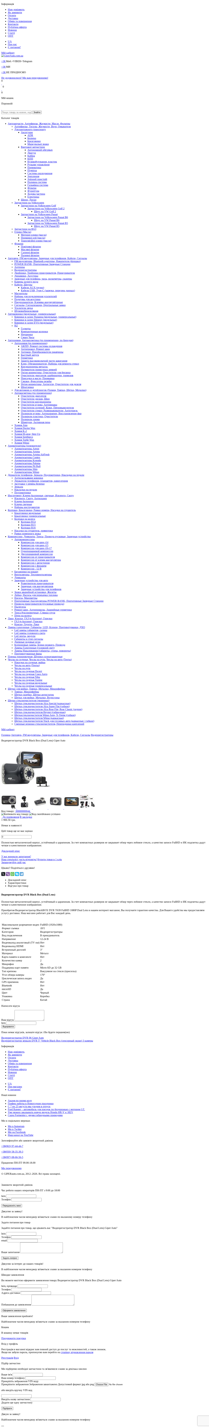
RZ (16, 325)
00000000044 (23, 811)
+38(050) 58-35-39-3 (12, 1151)
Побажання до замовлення (16, 1304)
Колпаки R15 (28, 524)
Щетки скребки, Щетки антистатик (34, 694)
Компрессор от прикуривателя (38, 557)
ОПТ (10, 35)
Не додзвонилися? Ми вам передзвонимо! (24, 77)
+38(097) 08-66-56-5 (12, 1157)
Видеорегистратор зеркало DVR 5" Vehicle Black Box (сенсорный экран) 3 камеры (47, 1040)
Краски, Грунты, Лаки (26, 624)
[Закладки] (1, 83)
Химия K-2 (20, 431)
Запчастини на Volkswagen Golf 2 (45, 208)
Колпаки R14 (28, 521)
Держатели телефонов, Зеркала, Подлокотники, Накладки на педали (46, 475)
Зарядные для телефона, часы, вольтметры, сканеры (43, 278)
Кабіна (31, 155)
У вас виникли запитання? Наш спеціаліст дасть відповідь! (19, 858)
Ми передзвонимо (11, 1168)
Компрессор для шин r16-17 (36, 548)
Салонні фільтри (30, 252)
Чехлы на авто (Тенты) (27, 665)
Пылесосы (20, 606)
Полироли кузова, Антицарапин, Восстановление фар (51, 413)
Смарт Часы (27, 337)
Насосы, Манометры (25, 598)
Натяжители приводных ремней (39, 369)
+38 (3, 61)
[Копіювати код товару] (15, 814)
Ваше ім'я (6, 1374)
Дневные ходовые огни (27, 642)
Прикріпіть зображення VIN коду (20, 1381)
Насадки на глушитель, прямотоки (33, 530)
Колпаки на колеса (24, 519)
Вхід (16, 1357)
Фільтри (31, 188)
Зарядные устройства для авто (31, 580)
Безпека (31, 138)
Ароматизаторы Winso (26, 472)
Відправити (8, 1026)
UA (10, 41)
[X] (3, 874)
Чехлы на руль (22, 668)
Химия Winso (21, 442)
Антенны (19, 267)
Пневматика (34, 167)
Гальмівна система (37, 185)
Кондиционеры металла (34, 366)
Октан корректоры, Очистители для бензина (46, 372)
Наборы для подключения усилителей (35, 296)
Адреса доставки (10, 1292)
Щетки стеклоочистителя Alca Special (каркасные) (42, 703)
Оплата (12, 15)
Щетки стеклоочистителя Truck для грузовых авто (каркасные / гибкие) (54, 721)
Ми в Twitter (15, 1129)
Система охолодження (39, 173)
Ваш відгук (7, 1019)
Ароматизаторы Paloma (27, 463)
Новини (12, 30)
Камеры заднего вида (26, 281)
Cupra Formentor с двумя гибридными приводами (35, 1115)
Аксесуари (27, 132)
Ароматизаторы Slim (25, 469)
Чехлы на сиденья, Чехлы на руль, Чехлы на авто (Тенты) (40, 659)
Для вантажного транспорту (30, 129)
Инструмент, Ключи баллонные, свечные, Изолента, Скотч (41, 495)
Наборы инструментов (27, 507)
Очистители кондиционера (36, 401)
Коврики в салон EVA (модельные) (33, 322)
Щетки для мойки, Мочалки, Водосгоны (37, 697)
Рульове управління (38, 164)
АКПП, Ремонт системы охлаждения (41, 346)
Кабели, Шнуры (23, 284)
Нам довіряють (16, 9)
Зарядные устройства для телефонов (41, 589)
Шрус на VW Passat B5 (46, 226)
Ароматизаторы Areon (26, 448)
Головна (5, 735)
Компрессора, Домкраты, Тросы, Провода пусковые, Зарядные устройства (49, 536)
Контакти (13, 24)
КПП (30, 158)
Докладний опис (10, 851)
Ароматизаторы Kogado (27, 460)
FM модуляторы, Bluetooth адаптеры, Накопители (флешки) (47, 261)
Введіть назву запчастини (15, 1399)
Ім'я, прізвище (9, 1286)
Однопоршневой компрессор (37, 551)
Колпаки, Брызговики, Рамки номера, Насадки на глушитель (42, 510)
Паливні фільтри (30, 255)
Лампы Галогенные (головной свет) (34, 647)
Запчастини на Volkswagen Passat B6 (47, 217)
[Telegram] (22, 874)
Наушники (27, 334)
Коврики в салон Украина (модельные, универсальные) (45, 316)
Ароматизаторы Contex (27, 457)
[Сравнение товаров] (1, 89)
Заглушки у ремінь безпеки (29, 483)
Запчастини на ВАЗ (25, 229)
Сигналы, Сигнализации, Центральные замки (40, 305)
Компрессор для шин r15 (34, 545)
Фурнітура (33, 191)
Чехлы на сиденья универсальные (33, 685)
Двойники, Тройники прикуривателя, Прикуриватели (44, 273)
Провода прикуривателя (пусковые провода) (39, 603)
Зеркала (18, 486)
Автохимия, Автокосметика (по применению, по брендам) (40, 340)
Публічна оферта (17, 27)
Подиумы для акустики (27, 299)
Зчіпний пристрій (37, 179)
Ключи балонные (24, 501)
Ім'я (3, 1023)
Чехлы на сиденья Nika (27, 677)
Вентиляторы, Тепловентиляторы (33, 574)
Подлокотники (22, 492)
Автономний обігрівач (40, 150)
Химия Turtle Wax (24, 439)
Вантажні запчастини (33, 147)
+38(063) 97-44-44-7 (12, 1146)
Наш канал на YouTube (20, 1135)
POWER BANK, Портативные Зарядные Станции (42, 264)
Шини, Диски (28, 199)
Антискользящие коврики (28, 478)
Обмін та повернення (20, 21)
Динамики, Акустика (26, 275)
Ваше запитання (10, 1252)
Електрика (33, 196)
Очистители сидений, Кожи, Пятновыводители (47, 407)
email (4, 1240)
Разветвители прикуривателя (37, 583)
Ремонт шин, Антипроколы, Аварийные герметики (43, 609)
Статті (11, 33)
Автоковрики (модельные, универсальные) (32, 314)
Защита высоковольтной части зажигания (44, 360)
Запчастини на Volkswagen (29, 202)
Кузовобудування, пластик (42, 161)
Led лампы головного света (29, 633)
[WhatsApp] (12, 874)
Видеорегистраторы (25, 270)
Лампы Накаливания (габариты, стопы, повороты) (42, 650)
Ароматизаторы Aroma (27, 451)
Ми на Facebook (17, 1132)
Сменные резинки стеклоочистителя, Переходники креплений (49, 724)
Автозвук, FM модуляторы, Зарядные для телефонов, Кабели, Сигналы (47, 258)
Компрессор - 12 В (31, 568)
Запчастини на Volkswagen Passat (39, 214)
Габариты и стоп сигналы (28, 639)
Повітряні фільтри (31, 246)
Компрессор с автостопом (35, 562)
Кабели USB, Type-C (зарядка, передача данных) (48, 290)
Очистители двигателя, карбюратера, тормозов (47, 375)
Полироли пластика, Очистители (39, 416)
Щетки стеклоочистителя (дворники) (28, 700)
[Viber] (8, 874)
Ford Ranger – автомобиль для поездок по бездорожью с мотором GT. (46, 1109)
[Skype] (17, 874)
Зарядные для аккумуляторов (37, 586)
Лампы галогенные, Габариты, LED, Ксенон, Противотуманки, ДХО (46, 627)
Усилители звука (23, 308)
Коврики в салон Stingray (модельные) (35, 319)
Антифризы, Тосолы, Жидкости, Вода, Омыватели (42, 126)
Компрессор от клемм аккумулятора (41, 560)
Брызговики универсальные (30, 516)
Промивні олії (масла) (33, 237)
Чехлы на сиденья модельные (30, 683)
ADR (30, 135)
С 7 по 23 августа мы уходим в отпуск (29, 1106)
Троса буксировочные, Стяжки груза (34, 612)
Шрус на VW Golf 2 (45, 211)
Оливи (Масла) (22, 232)
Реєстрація (7, 1357)
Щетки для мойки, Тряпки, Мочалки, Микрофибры (36, 688)
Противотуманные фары (28, 653)
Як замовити (15, 12)
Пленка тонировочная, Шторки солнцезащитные (35, 656)
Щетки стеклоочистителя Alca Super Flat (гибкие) (42, 706)
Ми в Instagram (16, 1126)
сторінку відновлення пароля (77, 1352)
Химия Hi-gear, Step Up (27, 434)
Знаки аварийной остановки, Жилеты (35, 592)
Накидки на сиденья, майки (29, 662)
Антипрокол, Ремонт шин (35, 349)
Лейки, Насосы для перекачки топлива (36, 595)
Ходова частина (36, 193)
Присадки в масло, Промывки (38, 378)
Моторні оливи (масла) (34, 234)
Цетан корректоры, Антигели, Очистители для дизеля (51, 384)
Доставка (13, 18)
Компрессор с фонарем (33, 565)
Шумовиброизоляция (26, 311)
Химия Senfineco (23, 437)
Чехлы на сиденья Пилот (28, 671)
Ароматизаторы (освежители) (24, 445)
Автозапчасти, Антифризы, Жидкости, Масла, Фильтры (39, 123)
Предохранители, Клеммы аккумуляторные (38, 302)
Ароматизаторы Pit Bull (27, 466)
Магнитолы (20, 293)
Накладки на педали (25, 489)
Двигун (31, 152)
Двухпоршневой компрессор (37, 554)
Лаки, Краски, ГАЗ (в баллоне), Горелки (30, 618)
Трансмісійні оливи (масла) (36, 240)
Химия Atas (20, 425)
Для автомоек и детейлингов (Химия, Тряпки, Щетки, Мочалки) (50, 390)
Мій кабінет (8, 52)
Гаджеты (26, 328)
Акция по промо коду (20, 1100)
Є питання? (14, 47)
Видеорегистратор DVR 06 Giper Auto (22, 1037)
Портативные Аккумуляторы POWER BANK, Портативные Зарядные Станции (59, 601)
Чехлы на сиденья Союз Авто (30, 674)
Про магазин (15, 1086)
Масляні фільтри (30, 249)
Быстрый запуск (30, 355)
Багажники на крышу (26, 571)
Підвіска (32, 170)
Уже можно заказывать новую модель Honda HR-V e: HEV (40, 1112)
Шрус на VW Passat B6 (46, 220)
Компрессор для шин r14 (34, 542)
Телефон (6, 1199)
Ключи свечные (23, 504)
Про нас (12, 44)
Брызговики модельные (27, 513)
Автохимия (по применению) (30, 343)
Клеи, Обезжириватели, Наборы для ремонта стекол (50, 363)
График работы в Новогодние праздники (31, 1103)
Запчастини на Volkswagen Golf (38, 205)
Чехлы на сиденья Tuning (28, 680)
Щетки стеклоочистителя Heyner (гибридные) (40, 712)
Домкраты (20, 577)
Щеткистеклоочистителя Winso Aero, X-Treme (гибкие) (45, 715)
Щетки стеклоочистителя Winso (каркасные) (39, 718)
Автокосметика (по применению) (33, 393)
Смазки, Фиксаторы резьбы (36, 381)
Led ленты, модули (24, 636)
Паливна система (37, 182)
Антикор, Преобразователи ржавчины (42, 352)
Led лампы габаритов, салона (30, 630)
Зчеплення (33, 176)
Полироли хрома (30, 419)
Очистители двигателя (33, 396)
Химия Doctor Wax (24, 428)
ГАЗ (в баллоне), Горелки (28, 621)
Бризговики (34, 141)
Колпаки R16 (28, 527)
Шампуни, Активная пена (35, 422)
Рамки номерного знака (27, 533)
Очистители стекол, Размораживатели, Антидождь (49, 410)
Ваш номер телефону (13, 1378)
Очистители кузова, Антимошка (39, 404)
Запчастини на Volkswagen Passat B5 (47, 223)
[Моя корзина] (1, 109)
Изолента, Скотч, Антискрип (30, 498)
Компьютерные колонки (34, 331)
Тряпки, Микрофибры (26, 691)
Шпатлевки (27, 387)
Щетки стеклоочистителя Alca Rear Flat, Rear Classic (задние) (48, 709)
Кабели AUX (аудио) (32, 287)
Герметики (27, 357)
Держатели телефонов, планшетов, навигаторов (41, 480)
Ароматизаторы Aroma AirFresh (31, 454)
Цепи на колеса (23, 615)
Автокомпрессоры (24, 539)
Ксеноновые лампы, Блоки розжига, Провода (39, 644)
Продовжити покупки (13, 1338)
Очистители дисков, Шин (35, 398)
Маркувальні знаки (38, 144)
